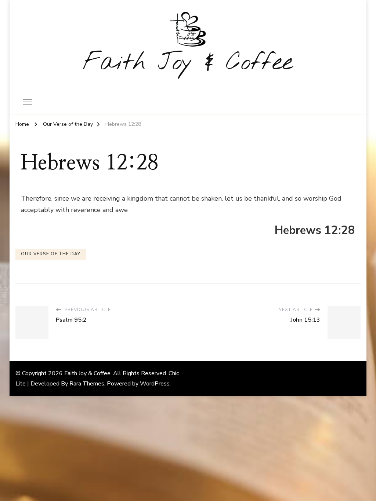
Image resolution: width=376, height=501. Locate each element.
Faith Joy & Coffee (188, 63)
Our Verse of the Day (50, 254)
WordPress (155, 384)
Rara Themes (86, 384)
